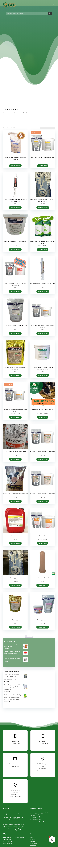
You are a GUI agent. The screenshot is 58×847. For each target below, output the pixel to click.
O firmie (32, 839)
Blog (31, 837)
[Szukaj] (50, 13)
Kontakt (32, 841)
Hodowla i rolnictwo (16, 112)
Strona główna (6, 112)
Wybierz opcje (43, 165)
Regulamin (33, 845)
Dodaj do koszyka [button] (15, 165)
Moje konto (33, 843)
